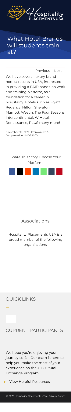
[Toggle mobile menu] (63, 24)
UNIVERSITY (31, 135)
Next (58, 71)
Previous (42, 71)
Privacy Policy (57, 396)
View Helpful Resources (29, 382)
